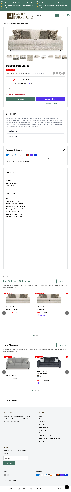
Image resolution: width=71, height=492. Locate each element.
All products (11, 23)
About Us (41, 419)
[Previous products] (4, 313)
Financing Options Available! (16, 94)
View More (61, 281)
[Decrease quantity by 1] (15, 89)
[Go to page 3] (36, 335)
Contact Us (42, 421)
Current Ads (42, 430)
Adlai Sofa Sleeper (10, 375)
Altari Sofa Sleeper (42, 373)
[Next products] (67, 313)
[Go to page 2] (34, 335)
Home (5, 23)
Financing (42, 424)
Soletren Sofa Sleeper (11, 309)
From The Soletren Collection (36, 73)
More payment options (50, 103)
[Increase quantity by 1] (24, 89)
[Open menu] (4, 15)
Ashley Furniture (11, 73)
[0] (66, 16)
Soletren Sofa (41, 309)
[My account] (63, 15)
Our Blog (41, 441)
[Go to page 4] (37, 335)
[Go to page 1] (33, 335)
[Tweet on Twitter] (60, 73)
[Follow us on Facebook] (4, 475)
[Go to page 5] (38, 390)
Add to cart (20, 99)
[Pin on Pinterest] (57, 73)
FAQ (40, 433)
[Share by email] (63, 73)
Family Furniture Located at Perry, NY (50, 438)
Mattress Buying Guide (45, 435)
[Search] (57, 15)
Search (41, 416)
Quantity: (9, 88)
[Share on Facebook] (54, 73)
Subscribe (9, 463)
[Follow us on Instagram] (8, 475)
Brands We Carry (44, 427)
